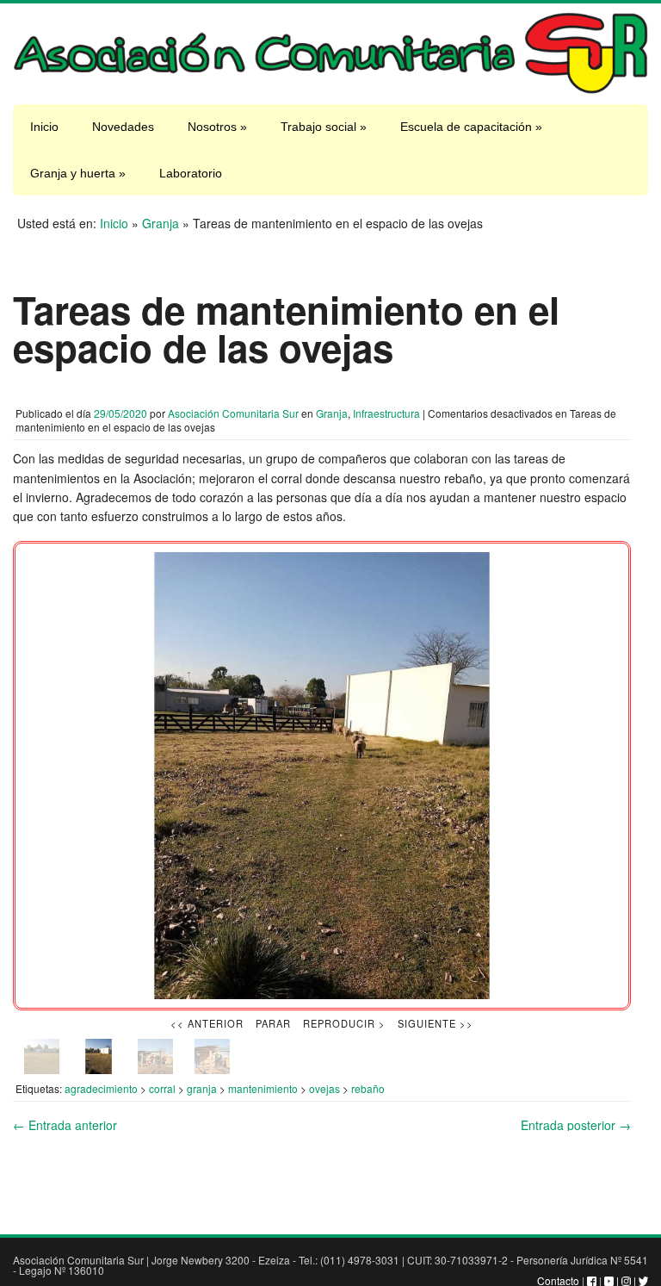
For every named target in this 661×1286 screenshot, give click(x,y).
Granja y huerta (78, 173)
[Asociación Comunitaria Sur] (330, 89)
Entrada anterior (65, 1125)
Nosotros (217, 127)
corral (162, 1088)
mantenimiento (263, 1088)
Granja (160, 223)
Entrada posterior (576, 1125)
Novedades (123, 127)
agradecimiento (101, 1088)
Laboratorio (190, 173)
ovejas (324, 1088)
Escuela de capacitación (471, 127)
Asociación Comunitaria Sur (233, 413)
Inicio (44, 127)
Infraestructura (386, 413)
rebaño (368, 1088)
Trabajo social (324, 127)
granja (202, 1088)
